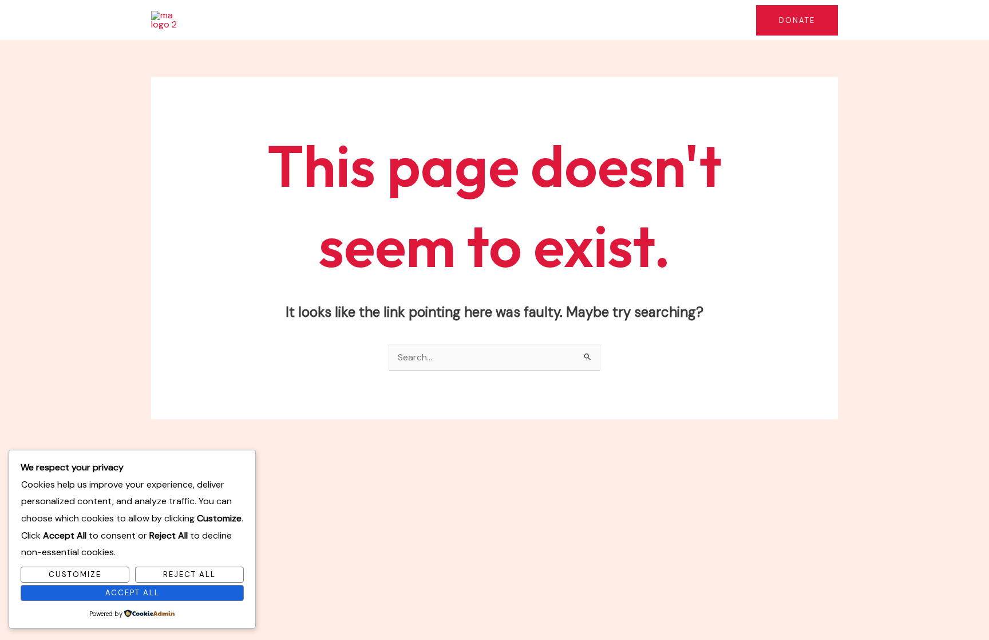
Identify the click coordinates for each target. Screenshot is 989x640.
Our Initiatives (417, 20)
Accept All (132, 593)
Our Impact (498, 20)
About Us (350, 20)
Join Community (654, 20)
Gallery (720, 20)
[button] (451, 20)
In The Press (577, 20)
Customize (75, 574)
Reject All (189, 574)
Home (300, 20)
